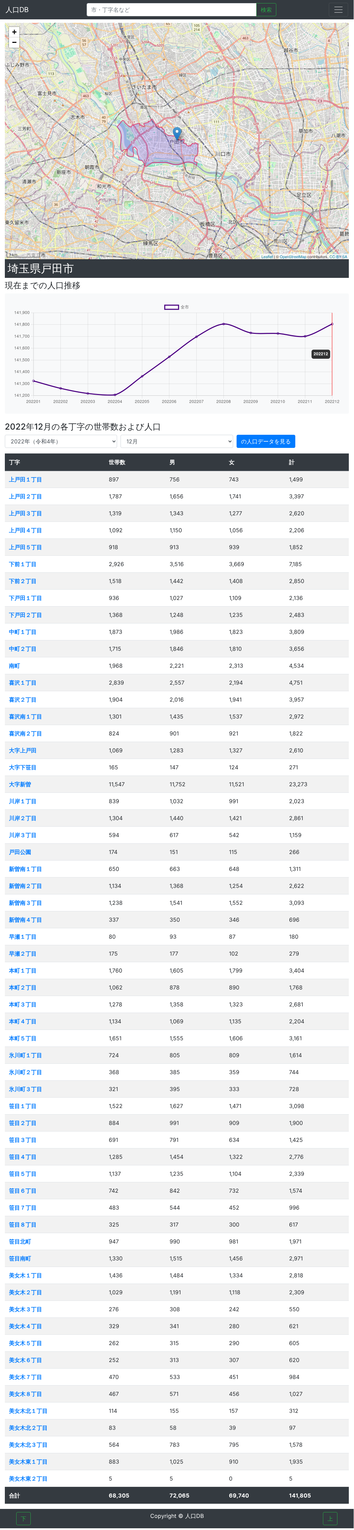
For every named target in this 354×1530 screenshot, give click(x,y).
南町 (14, 665)
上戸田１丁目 (25, 479)
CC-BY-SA (338, 256)
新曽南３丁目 (25, 902)
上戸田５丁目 (25, 547)
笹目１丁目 (23, 1105)
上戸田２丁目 (25, 496)
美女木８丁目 (25, 1393)
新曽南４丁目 (25, 919)
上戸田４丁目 (25, 530)
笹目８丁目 (23, 1224)
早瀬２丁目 (23, 953)
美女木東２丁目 (28, 1478)
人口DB (17, 10)
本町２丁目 (23, 987)
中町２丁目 (23, 648)
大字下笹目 (23, 767)
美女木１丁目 (25, 1275)
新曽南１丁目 (25, 868)
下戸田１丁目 (25, 597)
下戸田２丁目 (25, 614)
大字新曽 (20, 784)
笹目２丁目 (23, 1122)
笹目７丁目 (23, 1207)
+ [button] (14, 32)
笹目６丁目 (23, 1190)
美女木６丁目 (25, 1360)
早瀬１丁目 (23, 936)
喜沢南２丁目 (25, 733)
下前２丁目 (23, 581)
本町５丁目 (23, 1038)
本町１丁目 (23, 970)
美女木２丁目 (25, 1292)
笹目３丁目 (23, 1139)
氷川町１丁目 (25, 1055)
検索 (266, 9)
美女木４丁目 (25, 1326)
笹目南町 (20, 1258)
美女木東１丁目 (28, 1461)
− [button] (14, 42)
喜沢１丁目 (23, 682)
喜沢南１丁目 (25, 716)
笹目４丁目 (23, 1156)
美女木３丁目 (25, 1309)
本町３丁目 (23, 1004)
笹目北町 (20, 1241)
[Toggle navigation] (338, 10)
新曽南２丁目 (25, 885)
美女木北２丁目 (28, 1427)
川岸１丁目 (23, 801)
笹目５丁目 (23, 1173)
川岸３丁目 (23, 835)
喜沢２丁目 (23, 699)
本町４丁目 (23, 1021)
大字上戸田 (23, 750)
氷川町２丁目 (25, 1072)
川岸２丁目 (23, 818)
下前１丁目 (23, 564)
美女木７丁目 (25, 1376)
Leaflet (267, 256)
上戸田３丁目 (25, 513)
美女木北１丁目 (28, 1410)
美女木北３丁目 (28, 1444)
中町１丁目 (23, 631)
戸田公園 (20, 851)
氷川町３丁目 (25, 1089)
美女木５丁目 (25, 1343)
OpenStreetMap (293, 256)
